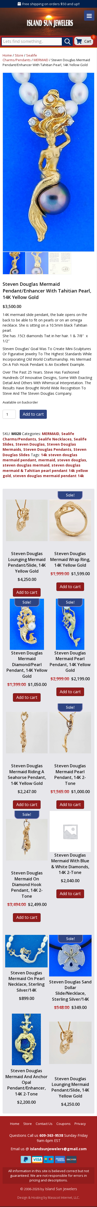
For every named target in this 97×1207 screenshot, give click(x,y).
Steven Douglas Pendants (47, 449)
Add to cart (33, 414)
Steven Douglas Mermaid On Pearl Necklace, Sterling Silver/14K (26, 981)
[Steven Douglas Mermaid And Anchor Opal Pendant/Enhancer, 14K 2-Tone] (26, 1039)
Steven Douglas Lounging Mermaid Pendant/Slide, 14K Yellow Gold (70, 1087)
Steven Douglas (30, 444)
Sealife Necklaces (55, 439)
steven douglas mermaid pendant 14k (48, 475)
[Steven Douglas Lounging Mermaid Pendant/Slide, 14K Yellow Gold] (70, 1043)
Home (7, 55)
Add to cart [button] (26, 592)
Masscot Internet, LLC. (64, 1197)
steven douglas (71, 459)
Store (19, 55)
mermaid (46, 459)
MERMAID (41, 60)
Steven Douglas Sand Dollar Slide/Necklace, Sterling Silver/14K (70, 990)
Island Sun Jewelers (61, 1188)
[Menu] (89, 15)
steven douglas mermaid (26, 465)
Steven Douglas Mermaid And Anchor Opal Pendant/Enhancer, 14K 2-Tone (26, 1082)
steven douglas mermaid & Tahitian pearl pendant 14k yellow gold (45, 470)
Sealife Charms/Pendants (20, 57)
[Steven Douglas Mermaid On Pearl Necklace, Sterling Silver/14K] (26, 951)
